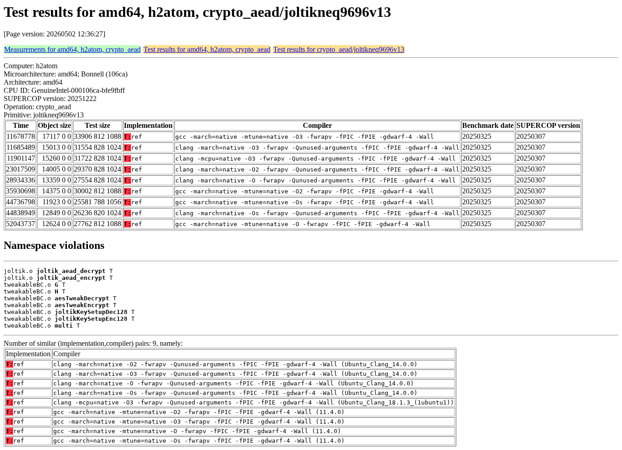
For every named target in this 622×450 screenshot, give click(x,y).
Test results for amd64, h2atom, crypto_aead (206, 49)
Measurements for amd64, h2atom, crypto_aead (72, 49)
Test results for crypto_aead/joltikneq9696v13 (338, 49)
